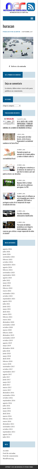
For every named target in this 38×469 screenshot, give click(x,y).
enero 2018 (7, 364)
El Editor (17, 31)
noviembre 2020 (9, 325)
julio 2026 (6, 251)
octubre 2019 (8, 340)
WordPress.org (8, 458)
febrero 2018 (7, 361)
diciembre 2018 (8, 348)
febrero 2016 (7, 419)
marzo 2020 (7, 330)
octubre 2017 (8, 369)
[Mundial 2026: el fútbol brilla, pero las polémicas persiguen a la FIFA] (9, 185)
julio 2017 (6, 377)
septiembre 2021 (9, 298)
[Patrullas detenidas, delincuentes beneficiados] (9, 215)
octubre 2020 (8, 327)
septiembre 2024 (9, 265)
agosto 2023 (7, 278)
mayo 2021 (7, 309)
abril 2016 (6, 413)
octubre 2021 (8, 296)
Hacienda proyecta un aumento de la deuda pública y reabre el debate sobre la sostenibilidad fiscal (19, 155)
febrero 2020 (7, 332)
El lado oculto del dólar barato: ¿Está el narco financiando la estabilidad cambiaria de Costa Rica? (18, 140)
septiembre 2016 (9, 400)
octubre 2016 (8, 398)
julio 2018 (6, 351)
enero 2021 (7, 319)
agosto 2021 (7, 301)
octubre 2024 (8, 262)
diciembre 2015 (8, 424)
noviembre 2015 (9, 426)
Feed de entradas (9, 453)
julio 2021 (6, 304)
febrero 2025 (7, 259)
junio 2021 (7, 306)
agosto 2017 (7, 374)
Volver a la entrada (18, 66)
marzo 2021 (7, 314)
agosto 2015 (7, 434)
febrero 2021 (7, 317)
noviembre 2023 (9, 272)
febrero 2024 (7, 270)
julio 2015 (6, 437)
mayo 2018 (7, 356)
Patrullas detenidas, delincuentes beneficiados (25, 214)
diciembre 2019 (8, 335)
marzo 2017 (7, 387)
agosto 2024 (7, 267)
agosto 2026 (7, 249)
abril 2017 (6, 385)
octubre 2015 (8, 429)
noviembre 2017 (9, 366)
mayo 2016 (7, 411)
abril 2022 (6, 285)
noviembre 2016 (9, 395)
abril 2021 (6, 312)
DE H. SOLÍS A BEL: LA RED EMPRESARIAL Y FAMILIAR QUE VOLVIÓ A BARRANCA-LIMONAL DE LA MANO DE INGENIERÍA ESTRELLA (18, 124)
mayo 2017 (7, 382)
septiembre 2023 (9, 275)
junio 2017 (7, 379)
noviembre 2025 (9, 257)
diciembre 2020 (8, 322)
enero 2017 (7, 390)
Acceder (6, 451)
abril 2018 (6, 358)
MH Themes (30, 467)
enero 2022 (7, 291)
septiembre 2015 (9, 432)
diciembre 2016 (8, 392)
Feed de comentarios (10, 456)
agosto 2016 (7, 403)
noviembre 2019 (9, 338)
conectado (25, 88)
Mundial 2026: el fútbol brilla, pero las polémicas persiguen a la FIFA (25, 185)
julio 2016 (6, 406)
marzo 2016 (7, 416)
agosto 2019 (7, 343)
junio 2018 (7, 353)
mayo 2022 (7, 283)
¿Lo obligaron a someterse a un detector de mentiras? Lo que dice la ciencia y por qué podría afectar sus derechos (19, 170)
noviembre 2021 (9, 293)
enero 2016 (7, 421)
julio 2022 (6, 280)
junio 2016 (7, 408)
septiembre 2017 (9, 372)
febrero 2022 (7, 288)
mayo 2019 (7, 345)
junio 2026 (7, 254)
